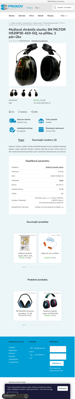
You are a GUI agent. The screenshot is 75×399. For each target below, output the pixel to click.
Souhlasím (62, 388)
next (64, 249)
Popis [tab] (21, 139)
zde (50, 389)
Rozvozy (12, 353)
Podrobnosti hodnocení (40, 41)
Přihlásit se (56, 363)
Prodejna (29, 8)
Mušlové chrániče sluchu (54, 167)
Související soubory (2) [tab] (44, 139)
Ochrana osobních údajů (17, 382)
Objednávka (13, 350)
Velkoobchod (13, 359)
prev (10, 249)
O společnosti (13, 362)
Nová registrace (55, 368)
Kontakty (12, 356)
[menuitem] (11, 15)
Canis (61, 180)
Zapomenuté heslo (56, 371)
